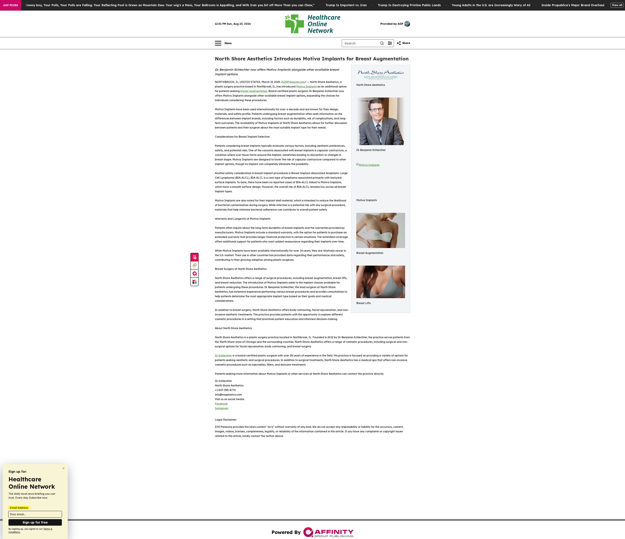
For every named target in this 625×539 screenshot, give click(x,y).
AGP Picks (10, 5)
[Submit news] (194, 257)
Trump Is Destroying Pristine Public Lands (409, 5)
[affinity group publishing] (194, 274)
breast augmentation (253, 91)
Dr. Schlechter (223, 355)
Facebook (221, 403)
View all (617, 5)
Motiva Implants (306, 86)
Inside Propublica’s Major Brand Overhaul (573, 5)
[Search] (382, 43)
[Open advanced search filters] (390, 43)
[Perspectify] (194, 265)
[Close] (63, 468)
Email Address (19, 507)
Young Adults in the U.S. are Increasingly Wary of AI (491, 5)
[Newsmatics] (194, 282)
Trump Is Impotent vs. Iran (346, 5)
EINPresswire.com (293, 82)
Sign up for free (35, 522)
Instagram (221, 408)
